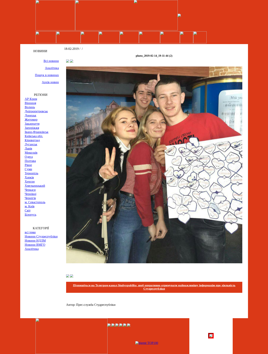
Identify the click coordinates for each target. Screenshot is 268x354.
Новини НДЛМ (35, 240)
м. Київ (30, 206)
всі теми (30, 232)
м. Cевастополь (35, 202)
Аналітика (52, 68)
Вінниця (30, 103)
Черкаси (30, 189)
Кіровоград (32, 140)
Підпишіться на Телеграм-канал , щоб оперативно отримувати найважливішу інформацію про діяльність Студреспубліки (154, 287)
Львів (28, 148)
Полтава (30, 161)
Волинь (30, 107)
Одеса (29, 156)
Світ (28, 210)
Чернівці (30, 194)
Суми (28, 169)
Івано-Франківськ (36, 132)
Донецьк (30, 115)
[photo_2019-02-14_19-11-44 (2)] (154, 262)
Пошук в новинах (47, 75)
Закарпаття (32, 123)
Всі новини (51, 61)
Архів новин (50, 82)
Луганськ (31, 144)
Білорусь (30, 214)
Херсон (30, 181)
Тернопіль (31, 173)
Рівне (28, 165)
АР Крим (31, 99)
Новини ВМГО (35, 244)
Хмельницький (35, 185)
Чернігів (30, 198)
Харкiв (29, 177)
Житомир (31, 119)
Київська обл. (34, 136)
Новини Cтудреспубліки (41, 236)
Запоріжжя (32, 127)
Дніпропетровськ (36, 111)
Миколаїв (31, 152)
